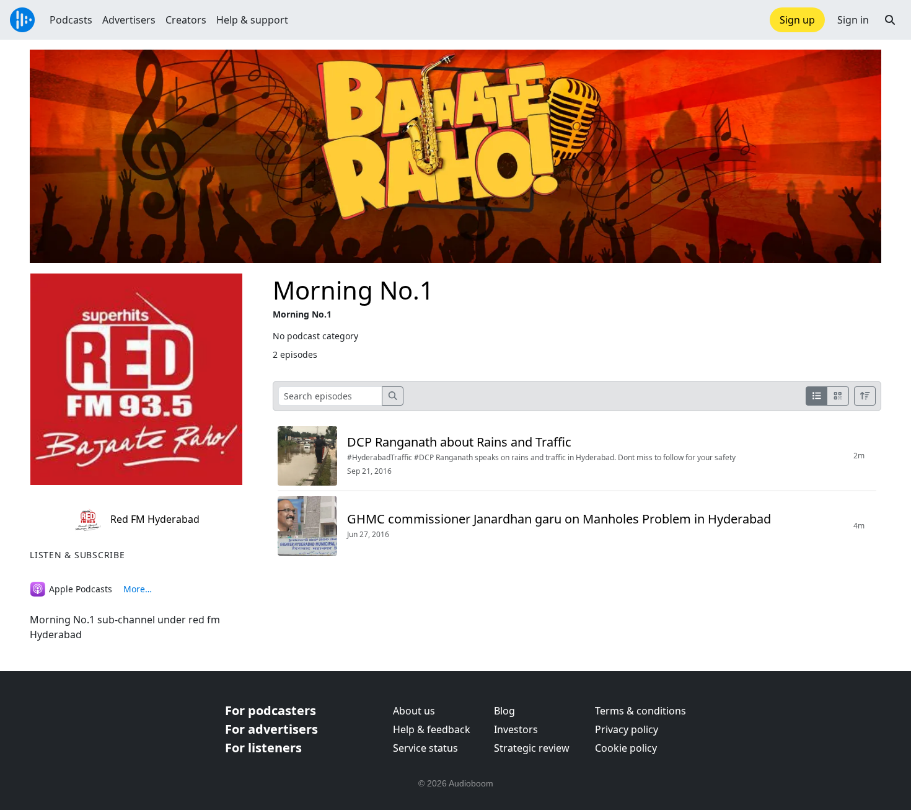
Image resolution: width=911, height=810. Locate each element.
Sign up (797, 20)
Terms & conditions (640, 711)
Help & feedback (431, 729)
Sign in (853, 20)
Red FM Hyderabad (154, 519)
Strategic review (532, 748)
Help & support (252, 20)
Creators (185, 20)
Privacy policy (626, 729)
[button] (890, 19)
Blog (504, 711)
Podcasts (71, 20)
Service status (425, 748)
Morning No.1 (353, 290)
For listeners (263, 747)
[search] (393, 396)
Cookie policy (626, 748)
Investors (516, 729)
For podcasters (270, 710)
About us (414, 711)
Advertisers (129, 20)
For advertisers (271, 729)
